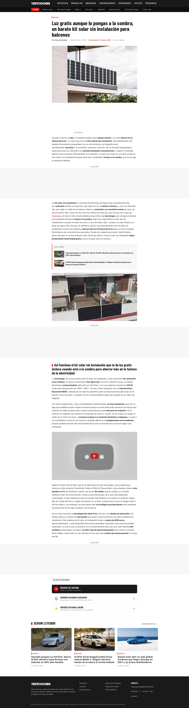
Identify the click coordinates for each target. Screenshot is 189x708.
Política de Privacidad (113, 683)
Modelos (77, 3)
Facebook (134, 691)
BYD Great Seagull (63, 9)
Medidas (91, 3)
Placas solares (61, 580)
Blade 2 (78, 9)
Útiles (138, 3)
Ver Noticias (150, 624)
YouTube (145, 691)
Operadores (107, 3)
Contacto (82, 686)
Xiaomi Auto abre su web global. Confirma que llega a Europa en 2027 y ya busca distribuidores (135, 659)
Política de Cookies (112, 686)
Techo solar (147, 9)
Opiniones (124, 3)
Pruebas (151, 3)
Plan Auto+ (89, 9)
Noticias (62, 3)
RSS (151, 691)
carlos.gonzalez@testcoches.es (142, 687)
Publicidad (83, 683)
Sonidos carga (47, 9)
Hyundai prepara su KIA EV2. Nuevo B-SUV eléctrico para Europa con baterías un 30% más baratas (51, 659)
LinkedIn (134, 696)
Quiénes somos (84, 690)
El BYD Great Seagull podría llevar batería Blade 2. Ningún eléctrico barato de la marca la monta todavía (94, 659)
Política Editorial (110, 690)
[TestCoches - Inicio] (40, 3)
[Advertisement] (99, 119)
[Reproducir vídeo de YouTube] (94, 456)
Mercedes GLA (114, 9)
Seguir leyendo (44, 623)
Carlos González (61, 40)
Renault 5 (101, 9)
